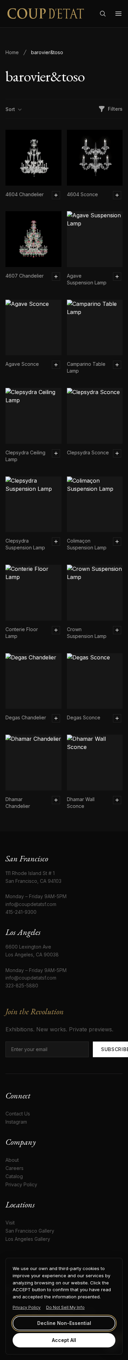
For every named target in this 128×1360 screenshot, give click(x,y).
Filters (115, 109)
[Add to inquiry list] (56, 195)
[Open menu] (118, 14)
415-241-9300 (21, 912)
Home (12, 52)
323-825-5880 (21, 985)
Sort (10, 109)
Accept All (64, 1340)
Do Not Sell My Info (65, 1307)
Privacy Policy (27, 1307)
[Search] (102, 13)
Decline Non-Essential (64, 1323)
